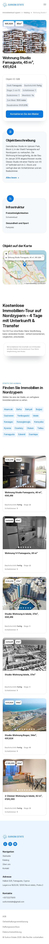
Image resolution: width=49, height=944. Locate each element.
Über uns (6, 864)
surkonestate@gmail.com (13, 902)
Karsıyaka (38, 421)
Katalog (27, 13)
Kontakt (6, 868)
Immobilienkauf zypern (11, 13)
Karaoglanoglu (23, 421)
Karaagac (8, 421)
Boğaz (39, 409)
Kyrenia (7, 428)
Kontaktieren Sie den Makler (24, 114)
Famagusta (17, 85)
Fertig (39, 85)
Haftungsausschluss (11, 927)
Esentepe (33, 434)
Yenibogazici (23, 415)
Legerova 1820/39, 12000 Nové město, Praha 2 (23, 885)
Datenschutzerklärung (12, 932)
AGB (4, 916)
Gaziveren (9, 415)
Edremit (21, 434)
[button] (24, 264)
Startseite (7, 856)
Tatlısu (40, 428)
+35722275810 (9, 897)
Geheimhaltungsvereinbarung (15, 921)
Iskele (35, 415)
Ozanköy (19, 428)
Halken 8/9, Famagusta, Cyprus (16, 881)
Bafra (19, 409)
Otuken (30, 428)
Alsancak (8, 409)
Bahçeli (28, 409)
